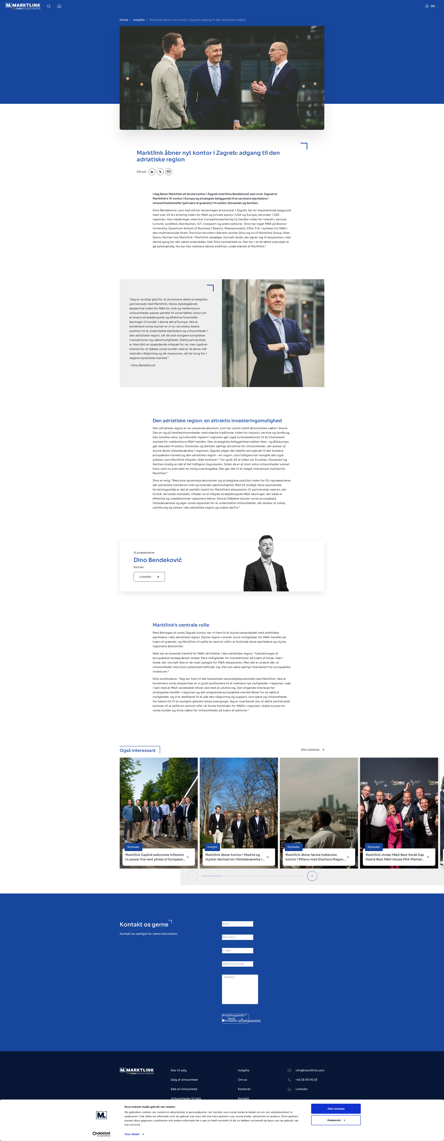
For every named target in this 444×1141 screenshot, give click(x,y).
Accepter (242, 1020)
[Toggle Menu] (59, 6)
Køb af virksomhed (184, 1089)
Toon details (132, 1134)
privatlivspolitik (249, 1020)
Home (124, 20)
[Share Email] (168, 171)
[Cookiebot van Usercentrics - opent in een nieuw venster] (101, 1134)
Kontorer (244, 1089)
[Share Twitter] (160, 171)
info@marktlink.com (310, 1070)
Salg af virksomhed (184, 1080)
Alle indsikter (310, 750)
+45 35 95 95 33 (306, 1080)
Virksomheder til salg (186, 1098)
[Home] (23, 6)
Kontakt (243, 1098)
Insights (139, 20)
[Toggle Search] (48, 6)
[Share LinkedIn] (151, 171)
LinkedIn (145, 577)
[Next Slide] (312, 876)
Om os (242, 1080)
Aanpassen (334, 1119)
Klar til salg (179, 1070)
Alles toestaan (336, 1108)
